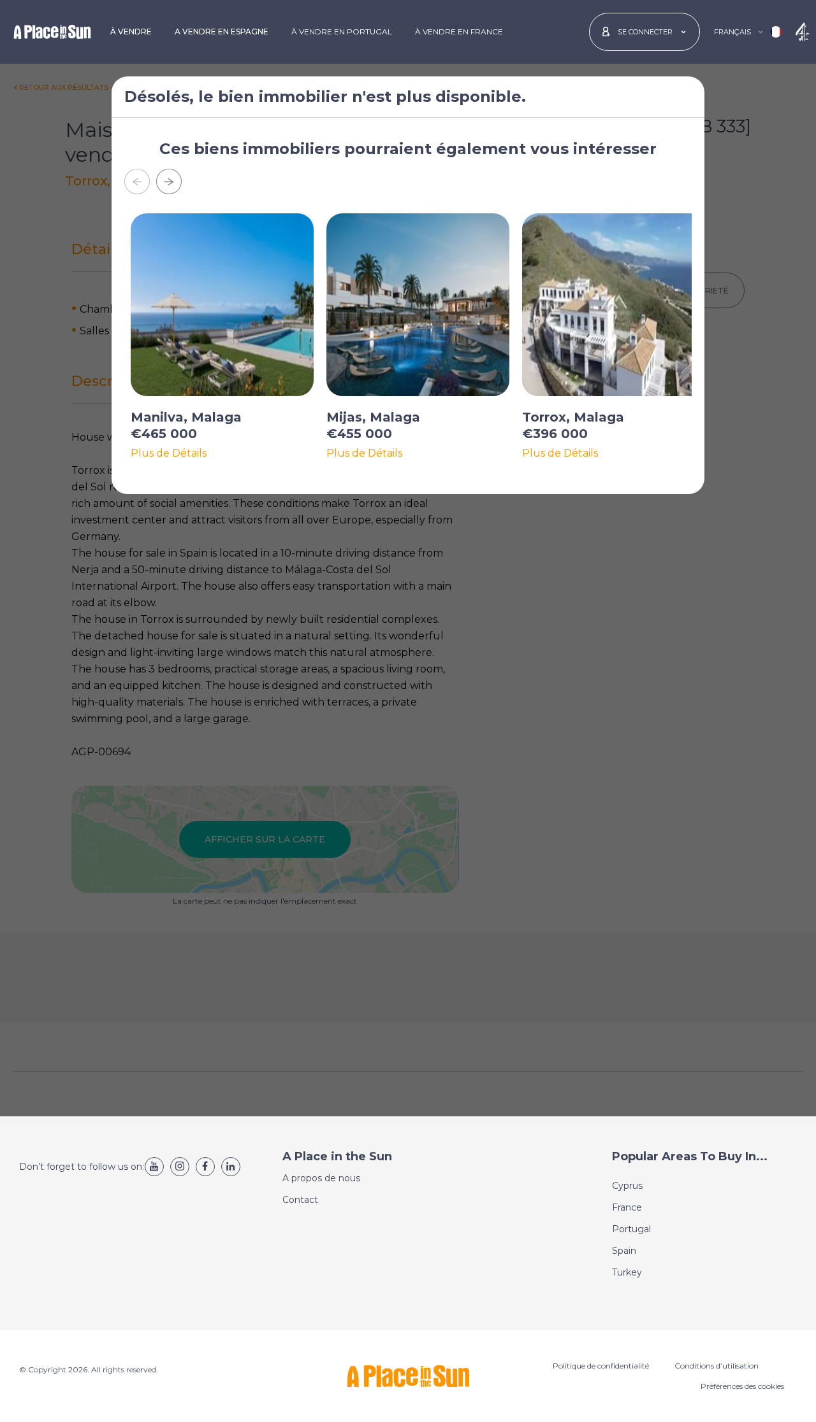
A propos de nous (321, 1178)
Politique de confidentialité (601, 1365)
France (627, 1207)
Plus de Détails (169, 453)
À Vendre (131, 31)
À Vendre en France (459, 31)
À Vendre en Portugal (341, 31)
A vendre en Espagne (221, 31)
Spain (624, 1250)
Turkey (627, 1272)
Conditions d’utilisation (716, 1365)
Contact (300, 1199)
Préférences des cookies (742, 1386)
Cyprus (627, 1185)
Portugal (631, 1229)
